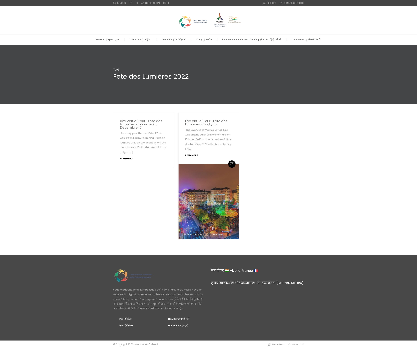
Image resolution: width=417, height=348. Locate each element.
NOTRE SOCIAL (152, 3)
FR (137, 3)
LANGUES (122, 3)
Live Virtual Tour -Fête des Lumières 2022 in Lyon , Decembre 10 (141, 124)
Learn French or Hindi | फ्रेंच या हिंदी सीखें (252, 39)
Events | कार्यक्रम (174, 39)
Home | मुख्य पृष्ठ (108, 39)
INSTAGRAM (278, 344)
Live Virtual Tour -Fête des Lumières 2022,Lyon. (206, 123)
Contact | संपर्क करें (306, 39)
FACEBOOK (298, 344)
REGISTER (271, 3)
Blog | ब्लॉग (204, 39)
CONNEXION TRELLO (294, 3)
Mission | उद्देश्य (140, 39)
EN (131, 3)
